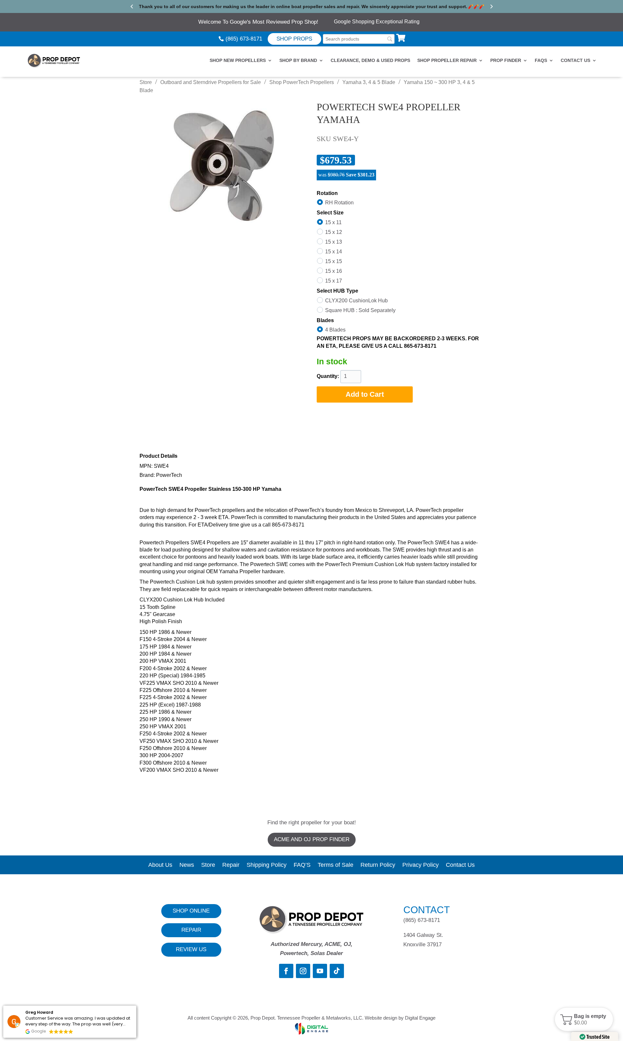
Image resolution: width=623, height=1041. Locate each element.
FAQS (541, 60)
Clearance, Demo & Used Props (370, 60)
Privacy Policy (420, 865)
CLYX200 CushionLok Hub (356, 300)
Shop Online (191, 911)
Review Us (191, 949)
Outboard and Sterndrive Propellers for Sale (210, 82)
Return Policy (377, 865)
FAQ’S (302, 865)
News (186, 865)
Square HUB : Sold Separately (360, 310)
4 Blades (335, 330)
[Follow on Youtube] (320, 971)
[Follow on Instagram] (303, 971)
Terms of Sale (335, 865)
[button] (584, 1019)
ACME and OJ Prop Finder (311, 839)
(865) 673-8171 (244, 39)
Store (146, 82)
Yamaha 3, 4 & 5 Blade (368, 82)
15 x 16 (333, 271)
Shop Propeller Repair (447, 60)
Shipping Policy (267, 865)
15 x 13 (333, 242)
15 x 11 (333, 222)
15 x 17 (333, 281)
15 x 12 (333, 232)
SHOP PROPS (294, 39)
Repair (230, 865)
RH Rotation (339, 202)
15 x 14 (333, 251)
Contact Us (575, 60)
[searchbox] (359, 39)
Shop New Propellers (238, 60)
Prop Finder (505, 60)
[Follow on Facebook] (286, 971)
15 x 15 (333, 261)
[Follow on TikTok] (337, 971)
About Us (160, 865)
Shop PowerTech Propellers (301, 82)
